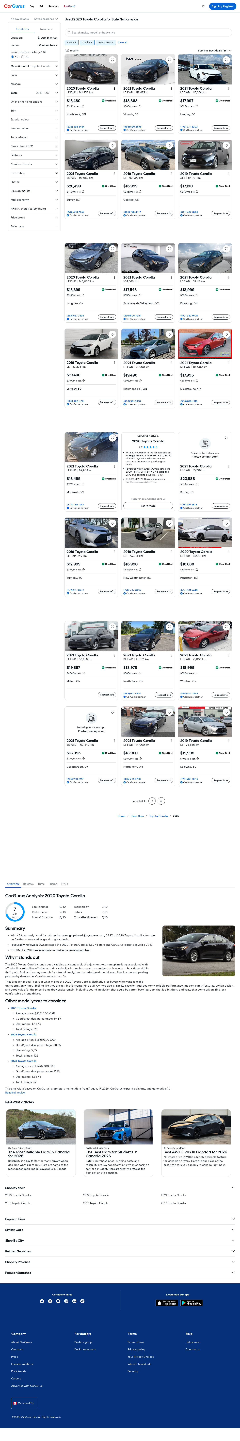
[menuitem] (32, 6)
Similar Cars (14, 1230)
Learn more (148, 505)
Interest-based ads (139, 1363)
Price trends (18, 1371)
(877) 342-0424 (189, 315)
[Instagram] (66, 1302)
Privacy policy (136, 1349)
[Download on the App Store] (167, 1303)
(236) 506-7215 (132, 315)
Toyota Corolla (158, 815)
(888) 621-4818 (132, 693)
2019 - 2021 (104, 42)
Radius (15, 45)
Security (133, 1371)
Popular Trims (15, 1219)
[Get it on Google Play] (191, 1303)
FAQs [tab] (64, 883)
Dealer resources (85, 1349)
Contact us (193, 1349)
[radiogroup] (34, 54)
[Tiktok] (82, 1302)
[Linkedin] (74, 1302)
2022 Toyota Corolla (96, 1195)
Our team (17, 1349)
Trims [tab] (41, 883)
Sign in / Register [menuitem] (223, 6)
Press (14, 1356)
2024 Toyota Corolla (24, 1034)
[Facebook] (42, 1302)
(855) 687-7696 (75, 315)
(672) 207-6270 (75, 590)
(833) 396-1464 (76, 126)
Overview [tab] (13, 883)
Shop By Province (18, 1262)
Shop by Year (15, 1188)
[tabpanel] (120, 994)
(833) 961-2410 (132, 401)
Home (121, 815)
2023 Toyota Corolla (24, 1060)
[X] (50, 1302)
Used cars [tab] (22, 29)
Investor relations (22, 1363)
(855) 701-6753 (132, 779)
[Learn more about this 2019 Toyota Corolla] (171, 173)
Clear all (122, 42)
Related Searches (18, 1251)
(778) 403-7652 (75, 212)
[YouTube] (58, 1302)
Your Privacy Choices (141, 1356)
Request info (107, 128)
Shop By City (14, 1240)
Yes (17, 56)
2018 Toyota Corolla (96, 1203)
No (27, 56)
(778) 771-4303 (189, 126)
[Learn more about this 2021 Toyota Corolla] (171, 88)
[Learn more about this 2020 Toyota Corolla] (114, 88)
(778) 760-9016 (189, 779)
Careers (16, 1378)
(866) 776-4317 (132, 212)
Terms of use (136, 1342)
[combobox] (46, 19)
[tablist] (34, 29)
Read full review (15, 1092)
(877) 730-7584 (75, 504)
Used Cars (137, 815)
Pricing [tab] (53, 883)
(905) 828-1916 (189, 401)
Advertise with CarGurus (27, 1385)
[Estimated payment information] (83, 106)
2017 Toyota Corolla (173, 1203)
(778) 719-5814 (188, 504)
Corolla (86, 42)
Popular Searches (18, 1273)
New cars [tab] (46, 29)
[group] (148, 42)
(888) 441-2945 (189, 693)
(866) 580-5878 (133, 126)
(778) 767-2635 (132, 590)
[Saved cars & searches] (203, 6)
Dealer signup (83, 1342)
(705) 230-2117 (75, 779)
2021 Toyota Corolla (23, 1008)
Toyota (70, 42)
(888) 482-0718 (75, 400)
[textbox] (212, 50)
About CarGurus (21, 1342)
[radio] (12, 56)
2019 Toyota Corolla (18, 1203)
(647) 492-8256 (189, 212)
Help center (193, 1342)
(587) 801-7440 (189, 590)
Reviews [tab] (28, 883)
